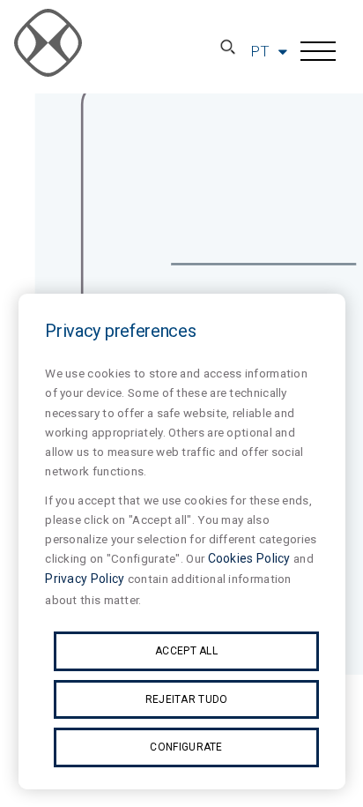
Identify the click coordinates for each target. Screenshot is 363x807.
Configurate (186, 747)
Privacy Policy (84, 579)
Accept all (186, 651)
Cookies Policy (249, 558)
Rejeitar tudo (186, 699)
